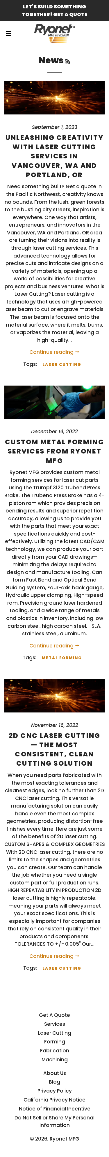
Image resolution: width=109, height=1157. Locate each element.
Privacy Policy (54, 1090)
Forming (54, 1041)
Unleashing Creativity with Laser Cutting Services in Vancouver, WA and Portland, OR (54, 156)
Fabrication (54, 1050)
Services (54, 1024)
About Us (54, 1073)
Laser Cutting (54, 1033)
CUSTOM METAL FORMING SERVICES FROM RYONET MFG (54, 451)
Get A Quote (54, 1015)
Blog (54, 1081)
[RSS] (67, 61)
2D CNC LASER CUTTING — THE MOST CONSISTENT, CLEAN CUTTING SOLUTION (55, 749)
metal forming (62, 658)
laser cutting (61, 364)
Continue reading (52, 352)
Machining (55, 1059)
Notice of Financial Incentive (54, 1108)
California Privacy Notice (54, 1099)
